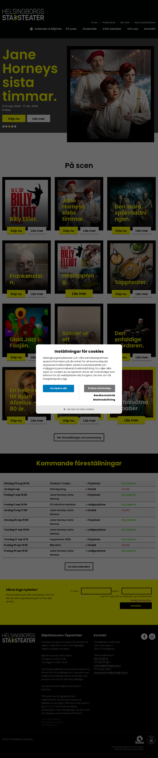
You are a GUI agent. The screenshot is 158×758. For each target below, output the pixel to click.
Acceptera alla (58, 388)
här (65, 379)
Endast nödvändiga (99, 388)
